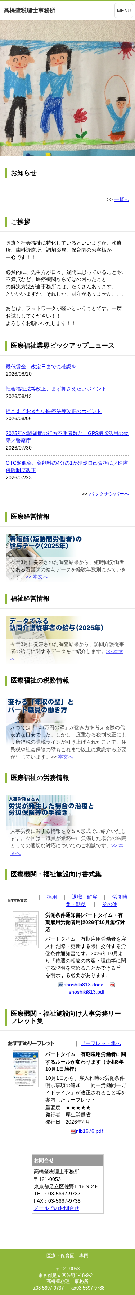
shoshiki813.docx (83, 984)
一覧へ (121, 199)
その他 (109, 904)
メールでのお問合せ (56, 1208)
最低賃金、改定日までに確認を (41, 366)
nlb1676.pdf (89, 1131)
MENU (124, 10)
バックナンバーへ (109, 494)
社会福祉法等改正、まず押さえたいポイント (56, 389)
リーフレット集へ (101, 1043)
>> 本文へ (37, 577)
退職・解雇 (84, 897)
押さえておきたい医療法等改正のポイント (54, 411)
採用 (52, 897)
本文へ (65, 757)
